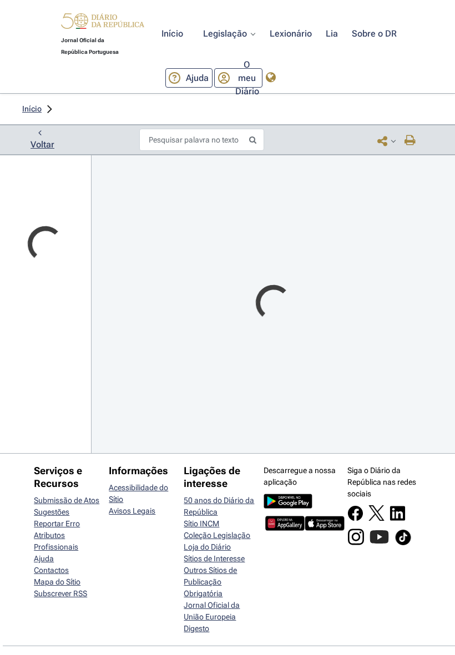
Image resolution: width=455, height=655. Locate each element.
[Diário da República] (102, 23)
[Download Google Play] (288, 505)
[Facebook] (355, 518)
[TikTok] (403, 543)
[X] (376, 518)
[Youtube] (379, 542)
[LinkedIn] (398, 518)
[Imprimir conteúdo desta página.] (410, 140)
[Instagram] (356, 542)
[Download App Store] (324, 528)
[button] (102, 22)
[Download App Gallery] (285, 528)
